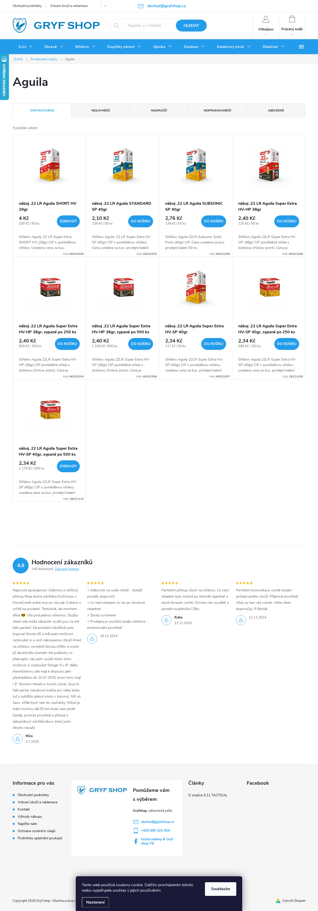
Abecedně (276, 110)
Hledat (191, 25)
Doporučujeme (42, 110)
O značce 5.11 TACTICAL (208, 795)
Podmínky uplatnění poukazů (40, 838)
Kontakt (24, 809)
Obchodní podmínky (27, 6)
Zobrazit (68, 221)
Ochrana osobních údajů (36, 831)
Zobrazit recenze (67, 569)
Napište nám (27, 823)
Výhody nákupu (30, 816)
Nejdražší (159, 110)
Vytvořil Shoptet (293, 901)
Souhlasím (220, 889)
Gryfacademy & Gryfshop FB (157, 841)
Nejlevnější (100, 110)
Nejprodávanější (217, 110)
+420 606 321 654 (155, 830)
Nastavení (95, 902)
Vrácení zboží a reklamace (69, 6)
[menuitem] (26, 47)
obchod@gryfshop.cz (157, 821)
